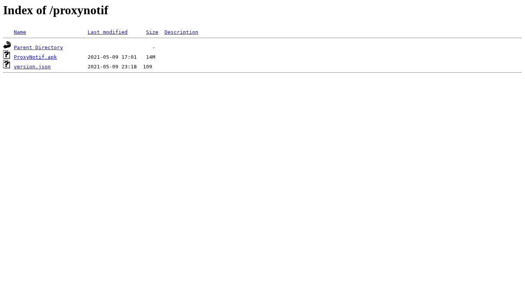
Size (152, 32)
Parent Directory (38, 47)
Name (20, 32)
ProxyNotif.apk (35, 57)
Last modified (108, 32)
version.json (32, 67)
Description (181, 32)
